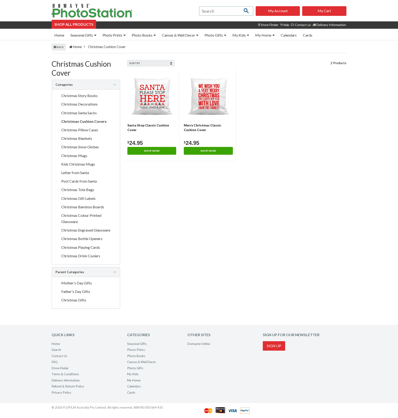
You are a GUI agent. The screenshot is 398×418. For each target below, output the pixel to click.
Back (60, 47)
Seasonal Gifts (82, 35)
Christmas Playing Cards (80, 247)
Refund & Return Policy (68, 386)
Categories (64, 84)
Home (59, 35)
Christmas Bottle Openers (81, 238)
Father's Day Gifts (75, 291)
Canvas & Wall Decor (179, 35)
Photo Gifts (214, 35)
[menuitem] (268, 25)
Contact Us (59, 356)
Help (285, 25)
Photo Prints (112, 35)
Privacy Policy (61, 392)
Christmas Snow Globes (80, 147)
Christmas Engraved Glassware (85, 230)
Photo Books (142, 35)
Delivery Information (331, 25)
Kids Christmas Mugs (78, 164)
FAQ (55, 362)
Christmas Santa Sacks (79, 113)
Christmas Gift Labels (78, 198)
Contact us (302, 25)
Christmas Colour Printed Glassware (81, 218)
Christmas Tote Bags (77, 189)
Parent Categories (70, 272)
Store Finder (60, 368)
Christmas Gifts (73, 300)
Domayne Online (198, 344)
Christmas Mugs (74, 155)
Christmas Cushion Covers (84, 121)
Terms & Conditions (65, 374)
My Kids (239, 35)
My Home (263, 35)
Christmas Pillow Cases (79, 130)
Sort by (134, 63)
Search (56, 350)
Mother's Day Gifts (76, 283)
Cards (307, 35)
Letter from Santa (75, 172)
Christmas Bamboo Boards (82, 207)
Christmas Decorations (79, 104)
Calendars (289, 35)
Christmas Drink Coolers (80, 256)
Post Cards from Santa (79, 181)
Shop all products (73, 24)
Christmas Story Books (79, 95)
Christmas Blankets (76, 138)
